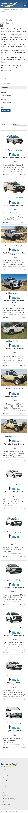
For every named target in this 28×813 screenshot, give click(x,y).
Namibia (3, 11)
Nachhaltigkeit (6, 805)
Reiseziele (15, 9)
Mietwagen (5, 87)
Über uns (4, 790)
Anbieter (3, 92)
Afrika (20, 9)
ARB (3, 802)
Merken (22, 174)
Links (3, 793)
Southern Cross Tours (6, 9)
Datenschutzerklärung (8, 799)
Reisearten (5, 772)
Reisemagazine (6, 775)
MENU (25, 5)
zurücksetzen (5, 110)
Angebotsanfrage (7, 781)
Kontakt (4, 787)
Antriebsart (4, 99)
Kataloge (4, 778)
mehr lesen (6, 174)
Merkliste (4, 784)
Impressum (5, 796)
